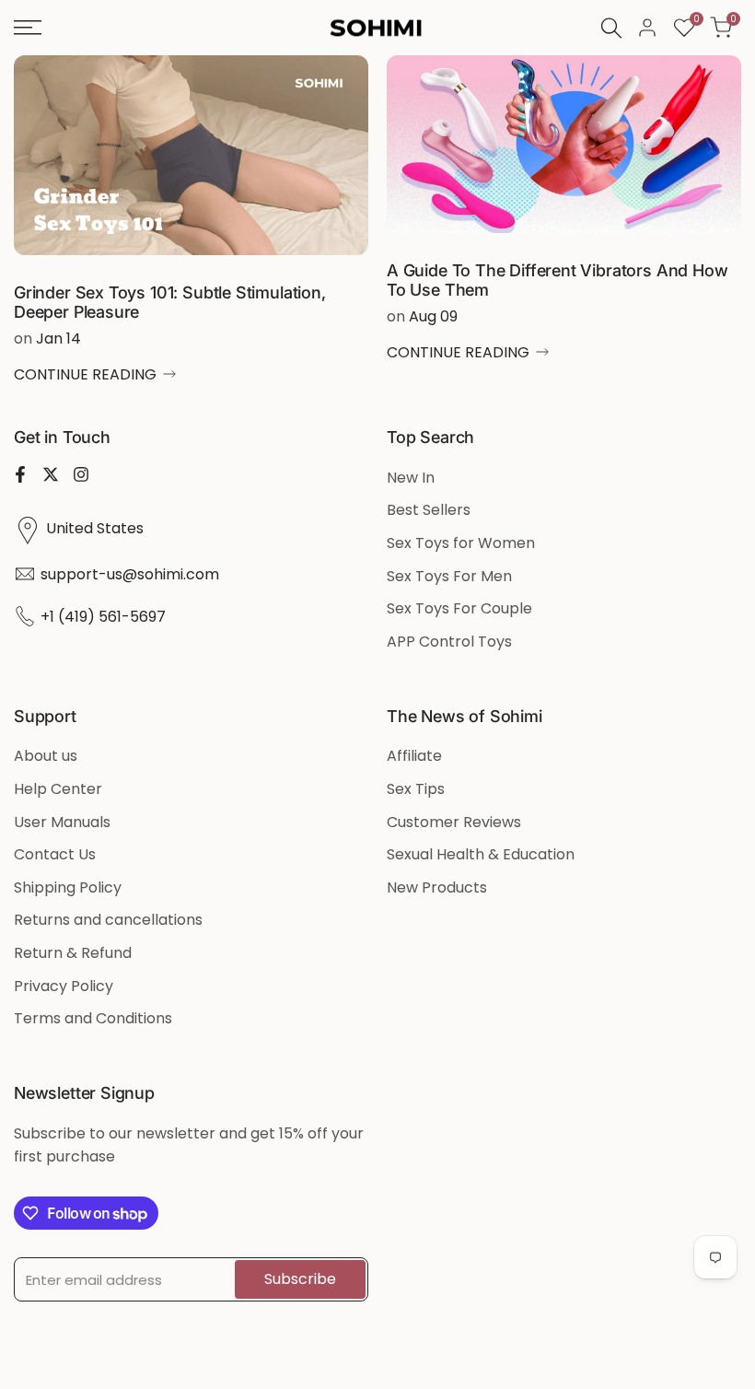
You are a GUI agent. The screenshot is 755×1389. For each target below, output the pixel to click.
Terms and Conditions (93, 1018)
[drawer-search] (611, 28)
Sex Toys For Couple (459, 608)
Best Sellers (428, 509)
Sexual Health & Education (481, 854)
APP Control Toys (449, 641)
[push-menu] (27, 27)
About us (45, 755)
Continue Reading (85, 374)
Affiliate (414, 755)
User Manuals (62, 822)
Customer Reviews (454, 822)
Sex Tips (416, 789)
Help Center (58, 789)
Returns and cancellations (108, 919)
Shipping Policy (68, 887)
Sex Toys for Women (461, 543)
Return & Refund (73, 952)
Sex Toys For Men (449, 576)
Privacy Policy (63, 986)
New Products (437, 887)
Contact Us (55, 854)
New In (411, 477)
